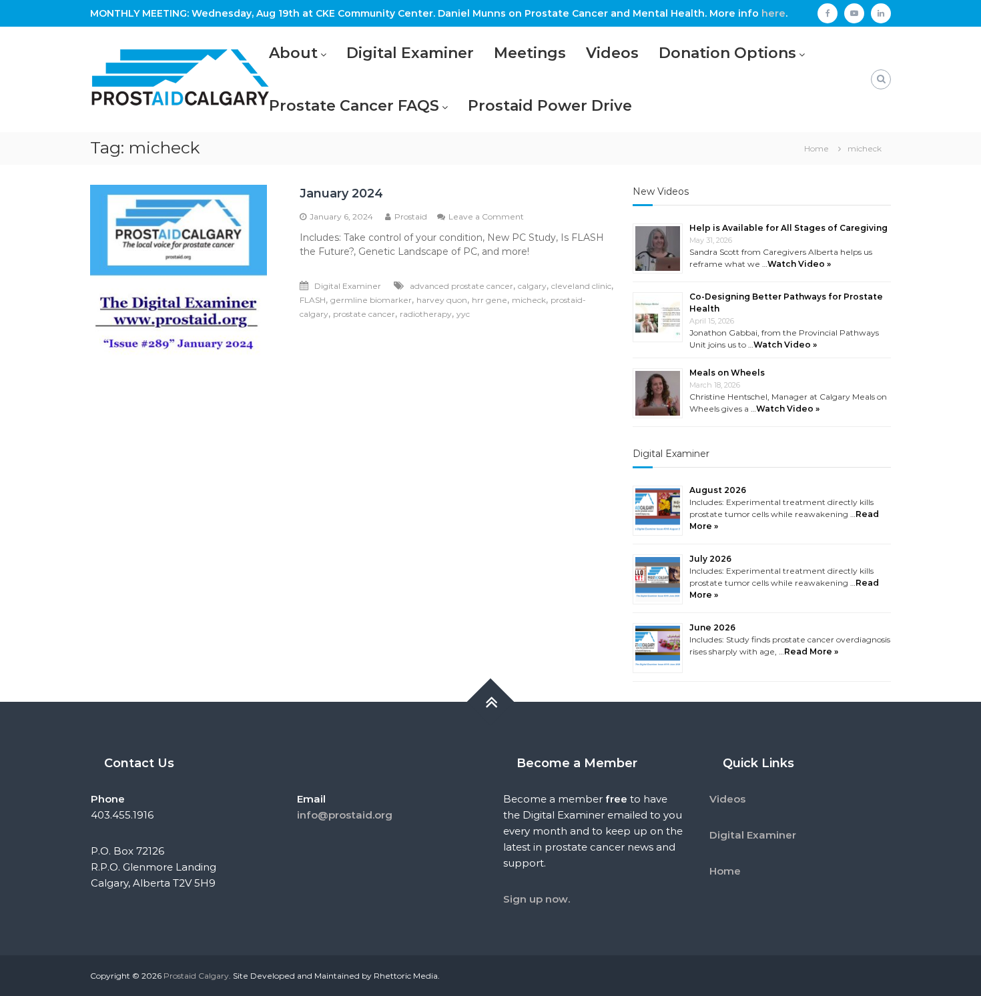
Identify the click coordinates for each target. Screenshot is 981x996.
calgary (532, 286)
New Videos (661, 191)
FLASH (313, 300)
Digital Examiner (410, 53)
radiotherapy (426, 314)
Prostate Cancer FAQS (354, 106)
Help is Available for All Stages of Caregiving (788, 228)
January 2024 (341, 193)
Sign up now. (536, 899)
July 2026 (710, 559)
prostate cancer (364, 314)
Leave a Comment (486, 216)
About (293, 53)
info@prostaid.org (344, 815)
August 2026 (717, 490)
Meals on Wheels (727, 373)
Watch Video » (799, 264)
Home (725, 871)
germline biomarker (371, 300)
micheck (529, 300)
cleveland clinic (581, 286)
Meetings (530, 53)
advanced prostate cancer (461, 286)
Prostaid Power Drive (550, 106)
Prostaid (410, 216)
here (773, 13)
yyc (463, 314)
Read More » (811, 651)
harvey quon (441, 300)
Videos (612, 53)
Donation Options (727, 53)
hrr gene (489, 300)
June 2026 (712, 627)
